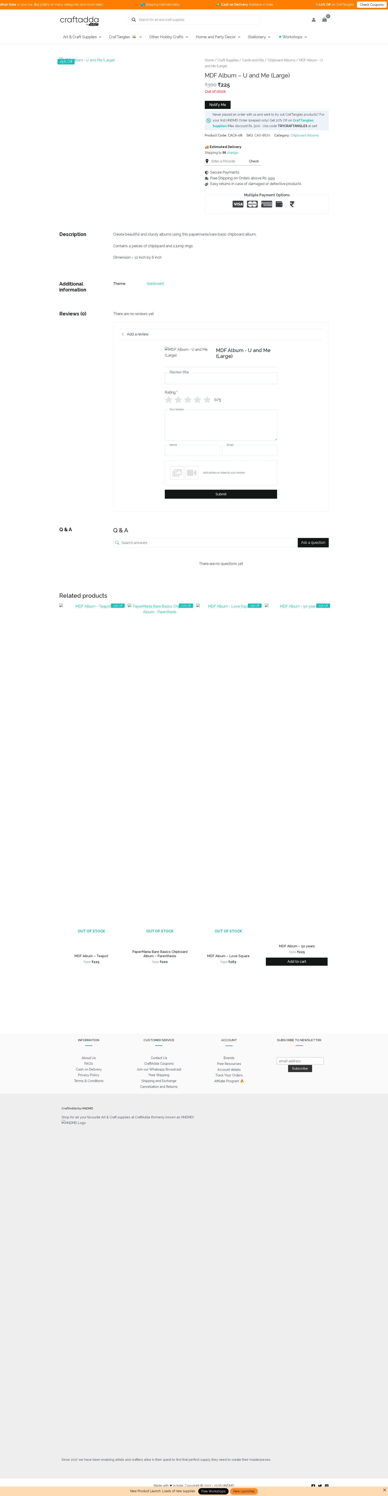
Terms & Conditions (89, 1081)
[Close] (384, 1490)
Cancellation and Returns (159, 1086)
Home (209, 60)
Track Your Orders (229, 1075)
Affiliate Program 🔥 (229, 1081)
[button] (99, 37)
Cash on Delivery (89, 1069)
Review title (179, 372)
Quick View (91, 936)
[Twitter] (320, 1486)
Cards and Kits (253, 60)
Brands (229, 1058)
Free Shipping (159, 1075)
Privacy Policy (88, 1075)
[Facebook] (313, 1486)
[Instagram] (327, 1486)
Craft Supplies (228, 60)
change (232, 152)
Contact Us (159, 1058)
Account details (229, 1069)
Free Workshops (213, 1491)
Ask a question (313, 542)
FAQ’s (88, 1063)
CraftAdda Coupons (159, 1063)
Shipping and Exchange (158, 1081)
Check (254, 161)
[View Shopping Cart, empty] (324, 19)
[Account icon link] (314, 20)
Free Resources (229, 1064)
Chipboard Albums (281, 60)
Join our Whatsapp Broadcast (159, 1069)
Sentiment (155, 284)
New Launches (244, 1491)
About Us (89, 1058)
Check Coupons (340, 5)
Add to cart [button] (296, 961)
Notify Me (217, 105)
